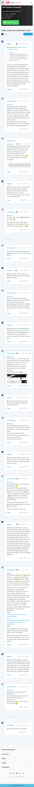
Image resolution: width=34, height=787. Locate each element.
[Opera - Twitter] (13, 773)
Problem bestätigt (22, 330)
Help (3, 758)
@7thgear (11, 52)
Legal (4, 763)
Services (5, 754)
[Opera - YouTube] (17, 773)
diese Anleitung (19, 253)
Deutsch (6, 34)
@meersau (10, 296)
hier (21, 364)
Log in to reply (28, 34)
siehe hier (26, 637)
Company (5, 767)
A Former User (11, 101)
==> (20, 506)
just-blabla (10, 725)
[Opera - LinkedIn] (20, 773)
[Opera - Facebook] (10, 773)
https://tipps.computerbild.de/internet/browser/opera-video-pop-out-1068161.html (19, 622)
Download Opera (12, 22)
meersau (9, 270)
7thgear (9, 44)
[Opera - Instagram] (23, 773)
